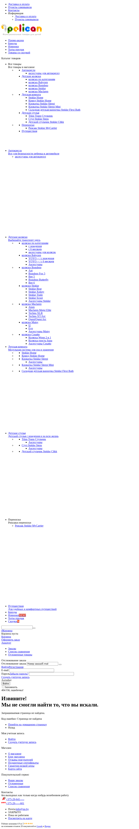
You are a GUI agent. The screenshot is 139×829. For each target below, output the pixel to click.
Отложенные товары (20, 654)
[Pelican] (21, 34)
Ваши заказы (15, 780)
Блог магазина (16, 756)
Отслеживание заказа (13, 663)
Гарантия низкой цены (21, 765)
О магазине (14, 753)
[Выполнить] (60, 664)
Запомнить (11, 687)
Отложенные (15, 783)
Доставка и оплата (18, 4)
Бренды (12, 43)
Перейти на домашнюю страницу (27, 724)
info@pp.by (22, 809)
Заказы (12, 648)
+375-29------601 (15, 803)
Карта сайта (15, 768)
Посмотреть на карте (20, 818)
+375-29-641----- (15, 799)
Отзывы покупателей (20, 759)
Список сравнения (19, 651)
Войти (5, 667)
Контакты (13, 10)
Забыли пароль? (19, 673)
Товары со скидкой (19, 52)
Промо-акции (16, 40)
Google (40, 826)
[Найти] (34, 628)
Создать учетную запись (15, 677)
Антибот (6, 680)
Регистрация (16, 667)
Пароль (5, 673)
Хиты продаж (16, 49)
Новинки (13, 46)
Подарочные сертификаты (23, 762)
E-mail (4, 670)
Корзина (6, 636)
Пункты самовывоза (20, 7)
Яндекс (48, 826)
